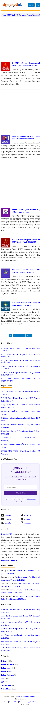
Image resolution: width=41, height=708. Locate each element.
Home (6, 702)
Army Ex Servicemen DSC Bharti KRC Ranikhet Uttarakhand (26, 137)
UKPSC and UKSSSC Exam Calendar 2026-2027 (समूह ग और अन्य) (20, 379)
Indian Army (6, 668)
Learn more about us (9, 560)
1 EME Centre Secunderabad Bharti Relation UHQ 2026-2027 (26, 64)
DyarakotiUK (6, 534)
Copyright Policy (31, 702)
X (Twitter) (28, 515)
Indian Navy (6, 671)
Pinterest (8, 519)
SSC (3, 681)
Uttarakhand (6, 688)
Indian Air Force (7, 664)
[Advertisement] (20, 39)
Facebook (8, 515)
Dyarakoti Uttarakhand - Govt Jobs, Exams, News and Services (12, 5)
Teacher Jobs (6, 685)
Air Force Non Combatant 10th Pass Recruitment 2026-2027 (26, 271)
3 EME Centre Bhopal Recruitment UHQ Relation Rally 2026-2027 (26, 240)
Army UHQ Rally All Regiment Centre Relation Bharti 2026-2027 (20, 355)
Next (29, 335)
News (3, 678)
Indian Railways (7, 675)
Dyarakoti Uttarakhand (26, 696)
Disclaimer (22, 702)
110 (23, 335)
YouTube (27, 519)
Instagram (27, 523)
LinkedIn (8, 523)
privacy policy (31, 499)
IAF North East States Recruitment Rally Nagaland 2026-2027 (26, 303)
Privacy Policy (13, 702)
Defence (4, 661)
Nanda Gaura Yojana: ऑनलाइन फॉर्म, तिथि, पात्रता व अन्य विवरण (26, 210)
